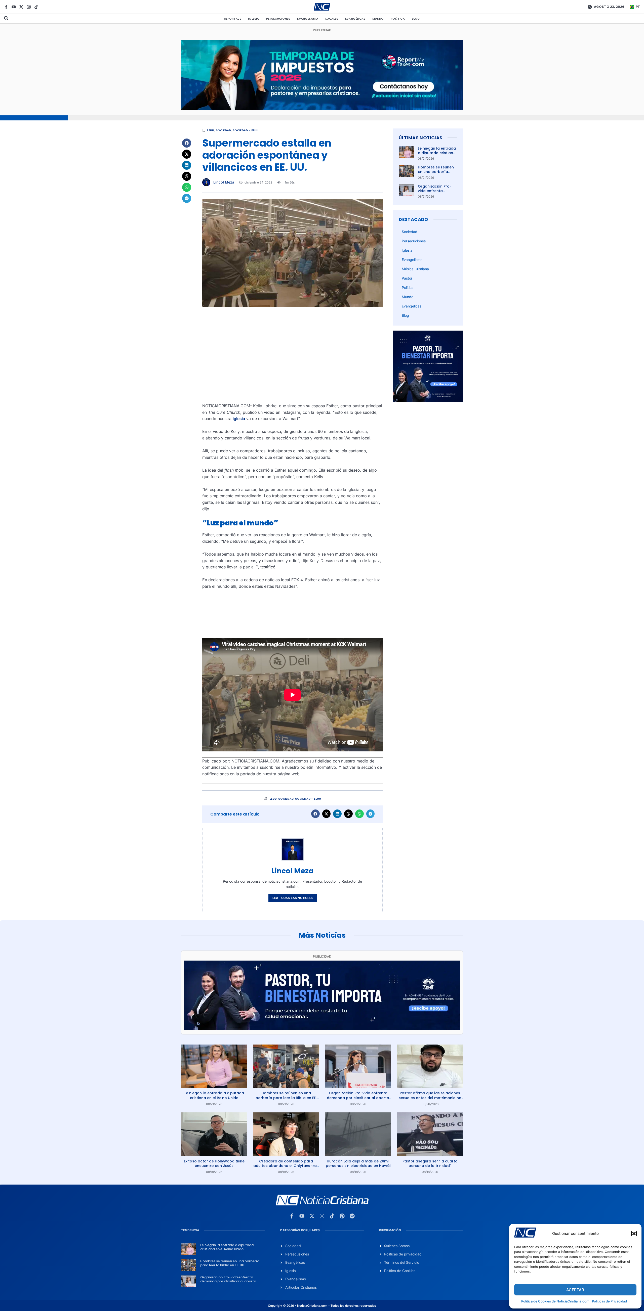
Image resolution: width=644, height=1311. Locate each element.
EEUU (210, 130)
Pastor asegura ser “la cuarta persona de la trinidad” (430, 1163)
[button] (633, 1233)
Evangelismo (307, 19)
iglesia (239, 418)
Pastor (407, 278)
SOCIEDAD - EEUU (246, 130)
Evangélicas (355, 19)
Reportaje (232, 19)
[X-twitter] (21, 7)
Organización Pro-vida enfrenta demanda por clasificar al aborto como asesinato (358, 1098)
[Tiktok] (36, 7)
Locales (331, 19)
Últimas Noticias (420, 137)
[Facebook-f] (6, 7)
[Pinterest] (342, 1215)
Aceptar (575, 1289)
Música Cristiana (415, 269)
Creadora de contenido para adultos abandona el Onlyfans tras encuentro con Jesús (286, 1166)
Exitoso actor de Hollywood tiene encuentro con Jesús (214, 1163)
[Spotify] (352, 1215)
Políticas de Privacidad (609, 1301)
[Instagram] (29, 7)
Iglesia (253, 19)
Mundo (378, 19)
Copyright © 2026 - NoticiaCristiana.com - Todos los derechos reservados (322, 1305)
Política (398, 19)
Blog (416, 19)
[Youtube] (14, 7)
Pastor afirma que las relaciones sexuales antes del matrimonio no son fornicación (430, 1098)
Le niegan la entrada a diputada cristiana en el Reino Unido (437, 153)
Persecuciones (278, 19)
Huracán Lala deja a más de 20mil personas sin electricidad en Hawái (358, 1163)
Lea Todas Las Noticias (292, 898)
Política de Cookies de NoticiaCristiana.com (555, 1301)
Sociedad (223, 130)
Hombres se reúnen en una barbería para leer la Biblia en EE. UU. (437, 174)
